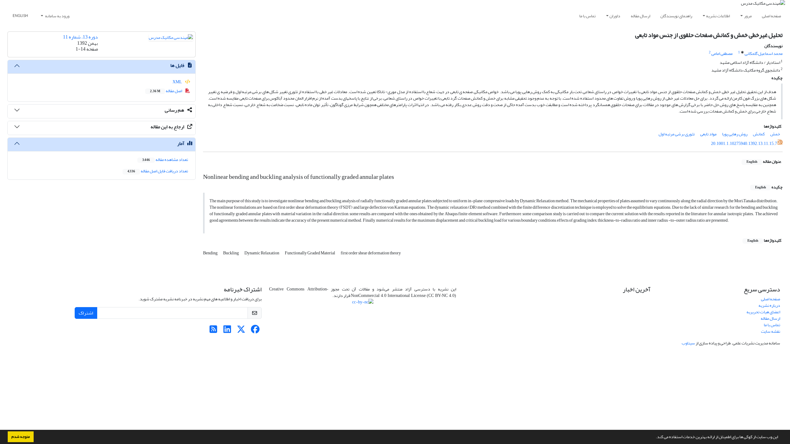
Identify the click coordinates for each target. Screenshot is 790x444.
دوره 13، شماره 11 (80, 37)
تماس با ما (587, 16)
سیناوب (688, 343)
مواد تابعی (708, 134)
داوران (614, 16)
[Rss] (213, 331)
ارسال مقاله (640, 16)
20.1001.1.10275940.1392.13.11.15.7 (744, 143)
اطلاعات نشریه (718, 16)
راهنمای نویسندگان (676, 16)
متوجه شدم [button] (20, 436)
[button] (654, 437)
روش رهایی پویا (734, 134)
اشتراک (86, 313)
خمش (775, 134)
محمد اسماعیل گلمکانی (764, 53)
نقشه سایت (770, 331)
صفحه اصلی (771, 16)
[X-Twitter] (241, 331)
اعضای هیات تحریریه (763, 312)
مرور (748, 16)
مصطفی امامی (722, 53)
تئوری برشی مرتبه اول (677, 134)
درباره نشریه (769, 305)
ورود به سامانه (56, 16)
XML (178, 82)
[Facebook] (255, 331)
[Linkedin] (227, 331)
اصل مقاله (166, 91)
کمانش (759, 134)
